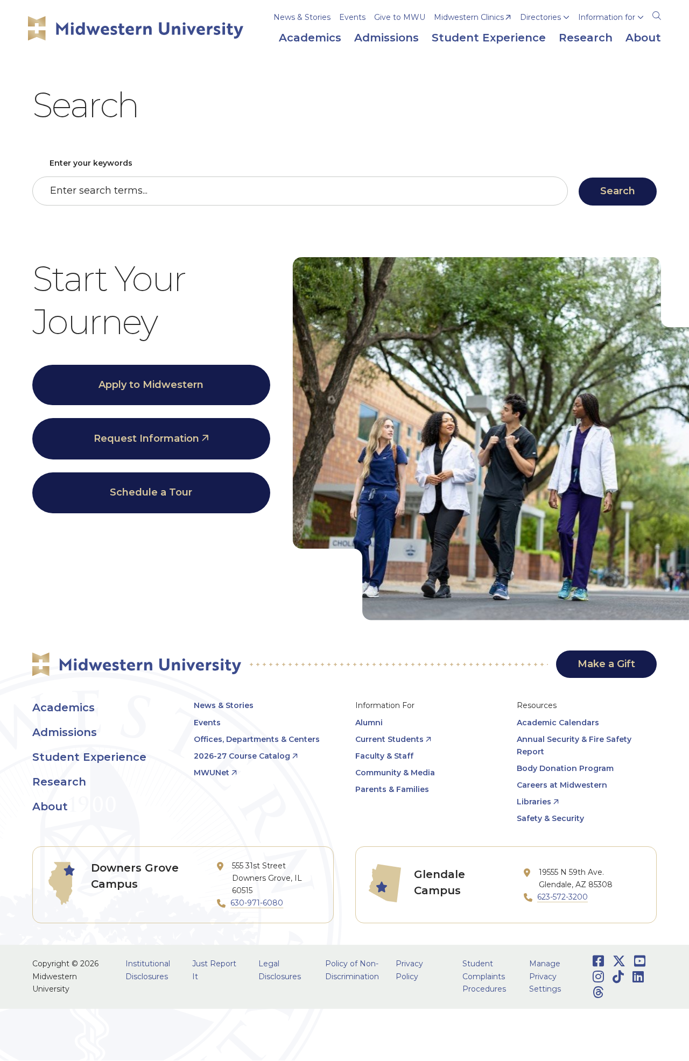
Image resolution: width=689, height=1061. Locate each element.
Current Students (389, 739)
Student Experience (89, 757)
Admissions (64, 732)
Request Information (146, 438)
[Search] (656, 14)
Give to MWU (399, 17)
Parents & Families (392, 789)
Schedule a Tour (151, 492)
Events (352, 17)
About (50, 806)
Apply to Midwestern (151, 385)
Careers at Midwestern (562, 785)
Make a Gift (606, 664)
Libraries (534, 802)
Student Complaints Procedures (484, 976)
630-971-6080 (256, 903)
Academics (63, 707)
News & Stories (302, 17)
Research (59, 781)
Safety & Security (550, 818)
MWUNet (211, 772)
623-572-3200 (562, 897)
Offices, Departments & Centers (257, 739)
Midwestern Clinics (469, 17)
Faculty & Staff (384, 756)
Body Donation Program (565, 768)
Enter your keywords (91, 163)
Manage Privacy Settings (545, 976)
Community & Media (395, 772)
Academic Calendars (558, 722)
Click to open (544, 33)
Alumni (369, 722)
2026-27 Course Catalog (242, 756)
